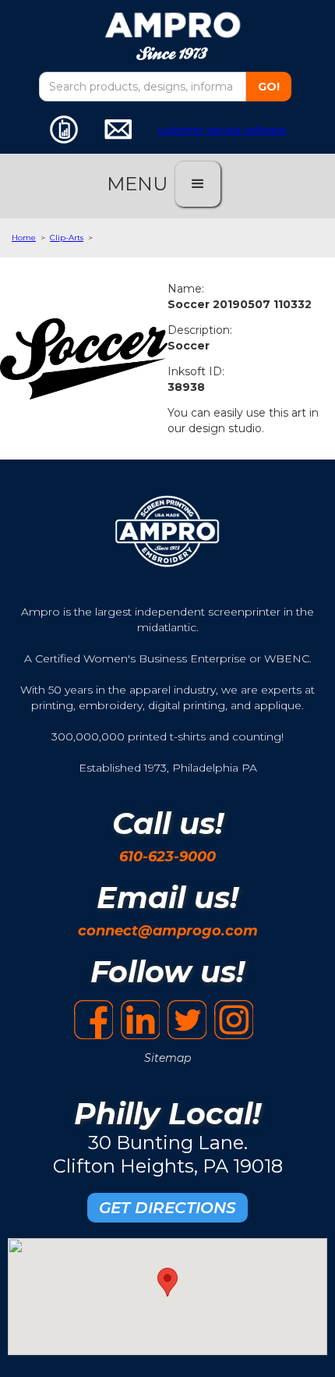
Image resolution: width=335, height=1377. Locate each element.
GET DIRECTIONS (167, 1207)
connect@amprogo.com (168, 930)
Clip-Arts (66, 237)
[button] (197, 184)
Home (24, 237)
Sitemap (167, 1058)
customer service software (222, 129)
